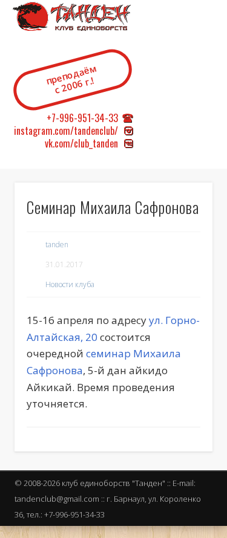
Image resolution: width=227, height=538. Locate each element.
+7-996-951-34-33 (82, 118)
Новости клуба (69, 284)
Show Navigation (203, 102)
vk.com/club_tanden (81, 143)
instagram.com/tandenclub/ (66, 130)
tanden (56, 244)
